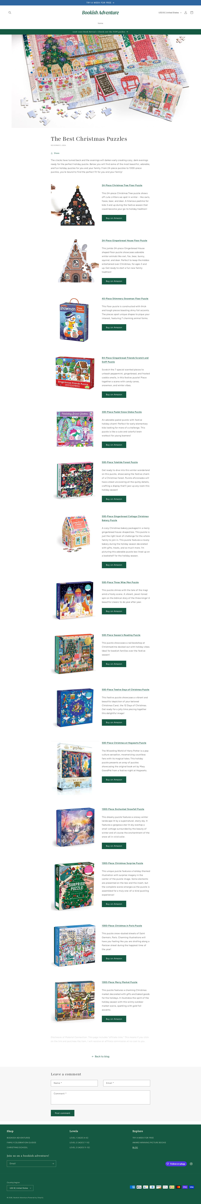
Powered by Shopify (35, 1198)
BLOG (135, 1147)
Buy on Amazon (114, 218)
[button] (10, 13)
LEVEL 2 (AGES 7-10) (79, 1142)
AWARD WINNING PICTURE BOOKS (149, 1142)
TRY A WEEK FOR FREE (143, 1138)
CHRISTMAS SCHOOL (17, 1147)
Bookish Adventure (20, 1198)
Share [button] (56, 153)
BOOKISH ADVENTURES (18, 1138)
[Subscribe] (53, 1163)
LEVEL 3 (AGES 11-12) (80, 1147)
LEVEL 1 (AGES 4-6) (79, 1138)
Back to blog (102, 1056)
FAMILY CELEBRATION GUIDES (21, 1142)
